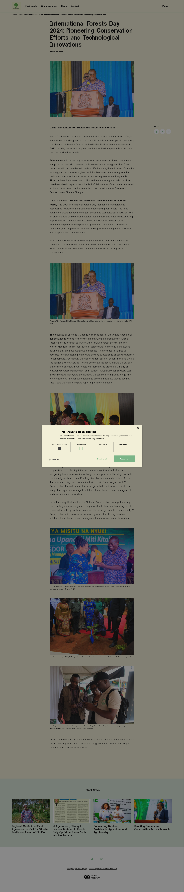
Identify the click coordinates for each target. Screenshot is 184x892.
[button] (55, 459)
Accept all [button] (124, 459)
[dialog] (92, 446)
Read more (100, 439)
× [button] (138, 428)
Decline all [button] (102, 459)
